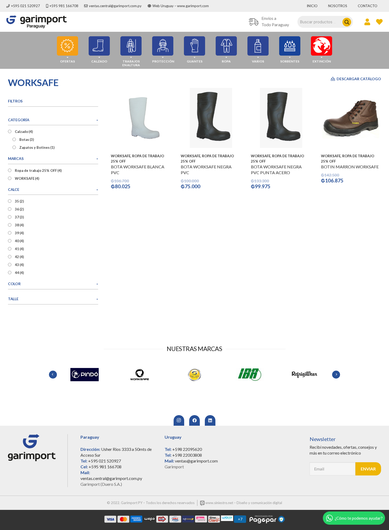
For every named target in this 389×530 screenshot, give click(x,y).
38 (19, 225)
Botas (26, 139)
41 (19, 249)
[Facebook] (194, 420)
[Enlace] (36, 21)
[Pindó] (84, 374)
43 (19, 265)
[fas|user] (367, 22)
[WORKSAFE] (139, 374)
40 (19, 241)
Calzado (24, 131)
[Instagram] (179, 420)
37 (19, 217)
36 (19, 209)
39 (19, 233)
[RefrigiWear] (304, 374)
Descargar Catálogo (358, 79)
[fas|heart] (379, 22)
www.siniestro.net (219, 503)
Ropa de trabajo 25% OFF (38, 170)
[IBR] (249, 374)
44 (19, 273)
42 (19, 257)
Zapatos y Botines (37, 147)
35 (19, 201)
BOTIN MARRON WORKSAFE (350, 166)
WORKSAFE (27, 178)
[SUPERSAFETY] (194, 374)
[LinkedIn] (210, 420)
